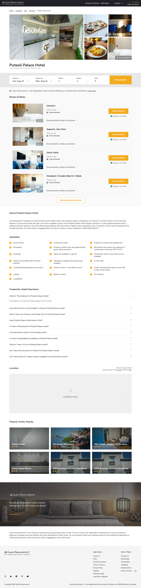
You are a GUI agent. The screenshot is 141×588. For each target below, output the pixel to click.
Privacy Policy (98, 568)
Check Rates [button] (118, 111)
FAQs (95, 559)
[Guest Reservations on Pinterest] (22, 576)
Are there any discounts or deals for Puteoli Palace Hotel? (34, 350)
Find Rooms (120, 80)
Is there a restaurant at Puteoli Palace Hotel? (29, 326)
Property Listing (98, 574)
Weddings (124, 565)
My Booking (105, 3)
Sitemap (96, 571)
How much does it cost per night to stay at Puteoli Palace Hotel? (37, 308)
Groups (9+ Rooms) (92, 3)
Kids (96, 78)
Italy (25, 11)
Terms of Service (99, 565)
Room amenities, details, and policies (61, 120)
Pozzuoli (32, 11)
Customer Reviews (99, 562)
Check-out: (39, 78)
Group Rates (125, 562)
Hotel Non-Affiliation (100, 577)
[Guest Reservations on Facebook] (6, 576)
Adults (79, 78)
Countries (19, 11)
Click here (50, 537)
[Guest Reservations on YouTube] (27, 576)
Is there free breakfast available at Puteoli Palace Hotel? (33, 338)
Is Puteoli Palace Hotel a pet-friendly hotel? (28, 332)
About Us (96, 556)
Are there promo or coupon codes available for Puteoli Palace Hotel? (38, 356)
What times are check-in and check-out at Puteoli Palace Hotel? (37, 314)
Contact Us (125, 556)
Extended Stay (126, 568)
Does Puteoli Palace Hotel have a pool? (25, 320)
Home (11, 11)
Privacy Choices (126, 571)
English (117, 3)
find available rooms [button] (70, 200)
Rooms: (60, 78)
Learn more (91, 91)
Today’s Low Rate (119, 116)
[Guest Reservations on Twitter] (11, 576)
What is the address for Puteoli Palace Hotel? (29, 296)
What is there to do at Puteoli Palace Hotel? (28, 344)
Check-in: (16, 78)
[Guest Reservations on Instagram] (16, 576)
